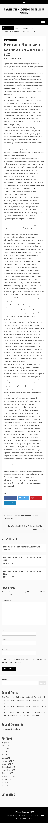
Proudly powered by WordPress (17, 815)
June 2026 (6, 749)
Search (4, 679)
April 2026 (6, 755)
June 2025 (6, 785)
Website (5, 649)
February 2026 (8, 761)
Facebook (11, 498)
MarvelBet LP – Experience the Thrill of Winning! (24, 11)
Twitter (24, 498)
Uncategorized (11, 40)
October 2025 (7, 773)
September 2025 (8, 776)
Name (5, 630)
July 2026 (5, 746)
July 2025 (5, 782)
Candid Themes (27, 818)
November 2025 (8, 770)
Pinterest (37, 498)
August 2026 (7, 743)
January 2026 (7, 764)
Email (4, 640)
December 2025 (8, 767)
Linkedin (10, 503)
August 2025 (7, 779)
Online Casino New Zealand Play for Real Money (21, 715)
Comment (6, 600)
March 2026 (7, 758)
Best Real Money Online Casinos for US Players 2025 (22, 547)
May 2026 (6, 752)
